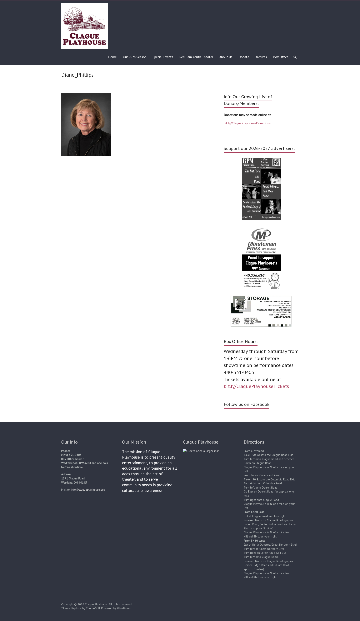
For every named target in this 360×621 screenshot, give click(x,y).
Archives (261, 57)
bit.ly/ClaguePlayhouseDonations (247, 123)
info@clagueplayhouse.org (88, 489)
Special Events (163, 57)
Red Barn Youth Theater (196, 57)
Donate (244, 57)
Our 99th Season (134, 57)
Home (112, 57)
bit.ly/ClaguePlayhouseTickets (256, 386)
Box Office (280, 57)
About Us (225, 57)
